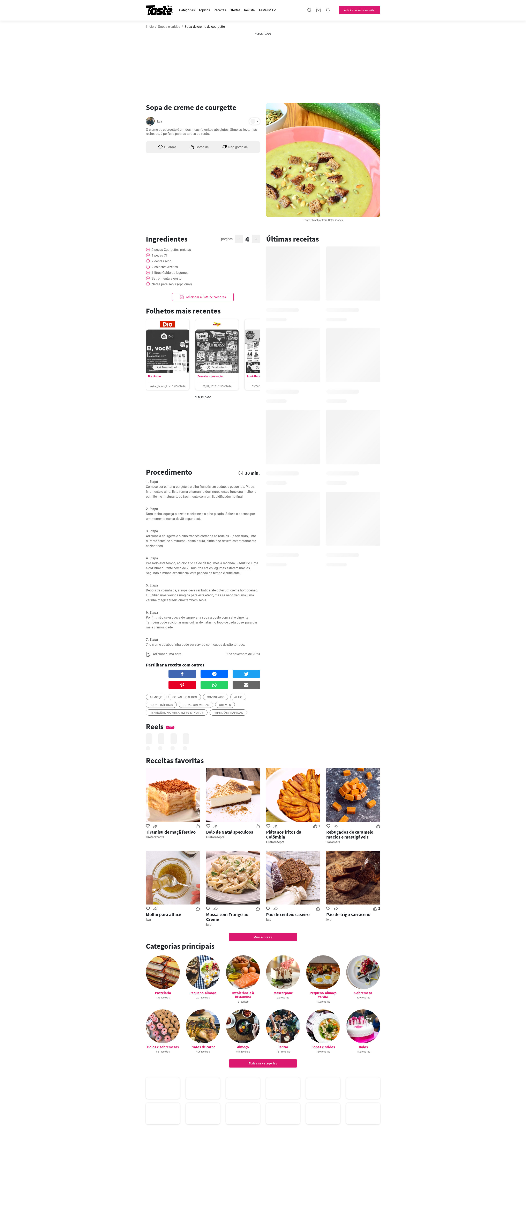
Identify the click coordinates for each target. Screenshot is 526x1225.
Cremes (225, 705)
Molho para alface (163, 914)
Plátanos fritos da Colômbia (283, 834)
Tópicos (204, 10)
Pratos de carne (202, 1047)
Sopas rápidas (161, 705)
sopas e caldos (184, 697)
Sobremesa (363, 992)
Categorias (187, 10)
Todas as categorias (263, 1063)
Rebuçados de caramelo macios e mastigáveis (349, 834)
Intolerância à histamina (243, 994)
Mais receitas (263, 937)
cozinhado (215, 697)
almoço (156, 697)
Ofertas (235, 10)
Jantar (283, 1047)
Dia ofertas (154, 376)
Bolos (363, 1047)
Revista (249, 10)
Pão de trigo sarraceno (348, 914)
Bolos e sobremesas (163, 1047)
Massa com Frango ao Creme (227, 917)
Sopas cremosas (196, 705)
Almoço (243, 1047)
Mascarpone (283, 992)
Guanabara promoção (210, 376)
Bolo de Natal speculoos (229, 831)
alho (238, 697)
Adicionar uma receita (359, 10)
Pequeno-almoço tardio (323, 994)
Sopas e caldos (169, 27)
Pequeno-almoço (202, 992)
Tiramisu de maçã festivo (171, 831)
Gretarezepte (155, 837)
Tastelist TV (267, 10)
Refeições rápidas (228, 712)
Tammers (333, 842)
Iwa (159, 121)
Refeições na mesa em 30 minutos (177, 712)
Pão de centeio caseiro (288, 914)
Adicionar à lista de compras (205, 297)
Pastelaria (163, 992)
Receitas (220, 10)
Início (150, 27)
